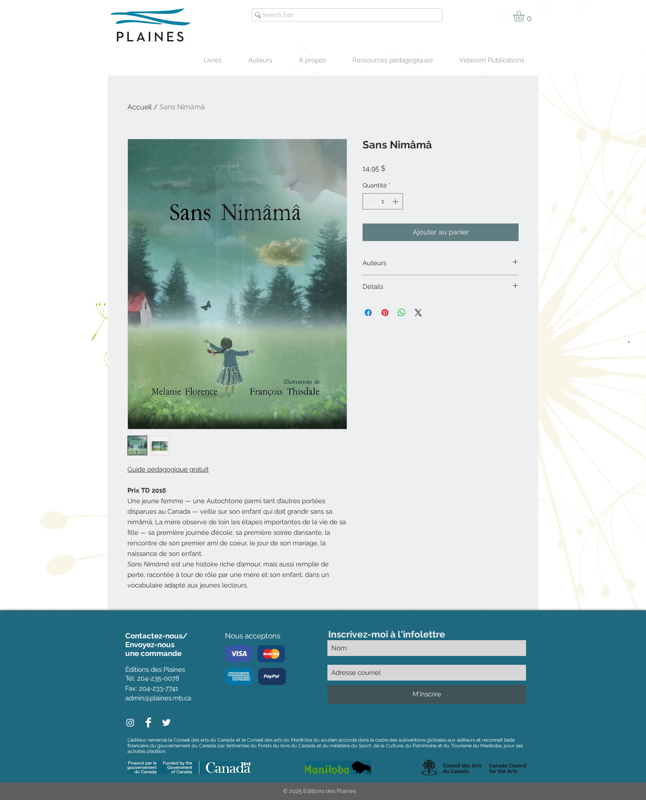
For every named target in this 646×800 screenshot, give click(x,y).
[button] (525, 16)
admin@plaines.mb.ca (158, 698)
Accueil (139, 107)
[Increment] (396, 201)
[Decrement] (369, 201)
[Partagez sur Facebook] (368, 312)
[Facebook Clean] (148, 722)
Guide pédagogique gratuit (168, 469)
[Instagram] (130, 722)
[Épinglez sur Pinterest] (385, 312)
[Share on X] (418, 312)
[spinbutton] (383, 201)
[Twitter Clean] (166, 722)
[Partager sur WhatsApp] (401, 312)
